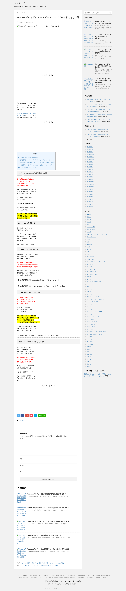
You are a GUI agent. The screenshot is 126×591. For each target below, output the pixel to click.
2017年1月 (90, 179)
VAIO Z (89, 249)
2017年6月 (90, 167)
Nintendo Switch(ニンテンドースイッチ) (99, 234)
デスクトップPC (91, 294)
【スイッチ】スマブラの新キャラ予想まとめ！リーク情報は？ (103, 36)
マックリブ (19, 3)
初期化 (89, 347)
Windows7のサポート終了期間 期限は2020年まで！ (45, 535)
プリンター (90, 314)
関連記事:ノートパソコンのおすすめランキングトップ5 (36, 165)
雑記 (88, 366)
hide (37, 154)
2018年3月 (90, 149)
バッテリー (90, 307)
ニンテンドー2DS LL (93, 297)
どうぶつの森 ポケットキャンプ (96, 262)
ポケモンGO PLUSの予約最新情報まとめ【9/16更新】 (62, 577)
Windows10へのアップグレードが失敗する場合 (47, 286)
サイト (22, 472)
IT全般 (89, 222)
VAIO (88, 247)
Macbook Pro (91, 229)
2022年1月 (90, 147)
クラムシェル (91, 269)
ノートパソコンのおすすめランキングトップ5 (44, 335)
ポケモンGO (90, 319)
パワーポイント (91, 309)
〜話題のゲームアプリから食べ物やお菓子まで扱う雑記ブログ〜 (63, 584)
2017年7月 (90, 164)
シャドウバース (91, 272)
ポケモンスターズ (92, 322)
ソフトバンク (91, 284)
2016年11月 (90, 184)
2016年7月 (90, 194)
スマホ (89, 279)
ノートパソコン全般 (93, 302)
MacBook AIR (91, 227)
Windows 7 (22, 420)
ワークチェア (91, 339)
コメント (22, 439)
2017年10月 (90, 159)
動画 (88, 349)
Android (89, 214)
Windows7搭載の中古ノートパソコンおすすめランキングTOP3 (48, 508)
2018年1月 (90, 152)
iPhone (89, 217)
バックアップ (91, 304)
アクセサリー (91, 264)
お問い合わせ (34, 577)
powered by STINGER (76, 588)
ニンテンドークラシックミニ (95, 299)
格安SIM (89, 359)
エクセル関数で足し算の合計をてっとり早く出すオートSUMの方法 (43, 563)
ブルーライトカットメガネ (94, 312)
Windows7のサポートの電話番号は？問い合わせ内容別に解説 (48, 549)
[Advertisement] (48, 89)
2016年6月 (90, 197)
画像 (88, 361)
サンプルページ (43, 577)
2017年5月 (90, 169)
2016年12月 (90, 182)
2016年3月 (90, 204)
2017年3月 (90, 174)
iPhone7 (89, 219)
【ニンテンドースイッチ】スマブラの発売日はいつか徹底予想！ (103, 51)
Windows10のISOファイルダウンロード (44, 280)
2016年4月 (90, 202)
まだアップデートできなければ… (27, 167)
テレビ (89, 292)
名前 (21, 459)
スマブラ (89, 277)
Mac (88, 224)
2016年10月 (90, 187)
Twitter (89, 244)
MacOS (89, 232)
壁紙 (88, 352)
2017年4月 (90, 172)
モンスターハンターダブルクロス (96, 332)
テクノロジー (91, 289)
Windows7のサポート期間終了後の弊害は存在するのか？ (46, 494)
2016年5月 (90, 199)
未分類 (89, 357)
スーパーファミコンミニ (94, 282)
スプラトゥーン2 (92, 274)
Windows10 (90, 259)
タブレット (90, 287)
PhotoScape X (91, 237)
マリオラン (90, 329)
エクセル (89, 267)
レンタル (89, 337)
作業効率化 (90, 344)
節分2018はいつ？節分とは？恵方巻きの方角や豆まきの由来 (103, 66)
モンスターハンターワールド (95, 334)
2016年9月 (90, 189)
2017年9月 (90, 162)
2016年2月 (90, 207)
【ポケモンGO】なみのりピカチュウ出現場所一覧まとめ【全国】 (103, 80)
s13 (88, 242)
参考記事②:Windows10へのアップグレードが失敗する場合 (37, 162)
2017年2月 (90, 177)
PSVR (88, 239)
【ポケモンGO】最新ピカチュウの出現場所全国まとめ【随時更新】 (68, 575)
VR (88, 252)
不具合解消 (90, 342)
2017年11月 (90, 157)
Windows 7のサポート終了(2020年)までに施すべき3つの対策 (48, 521)
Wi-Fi (88, 254)
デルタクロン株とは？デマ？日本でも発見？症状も (103, 22)
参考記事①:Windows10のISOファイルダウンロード (35, 160)
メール (22, 465)
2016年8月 (90, 192)
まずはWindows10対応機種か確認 (28, 157)
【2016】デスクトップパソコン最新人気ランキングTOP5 (40, 565)
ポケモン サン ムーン (93, 317)
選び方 (89, 364)
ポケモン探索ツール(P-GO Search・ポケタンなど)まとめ (92, 577)
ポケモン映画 (91, 327)
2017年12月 (90, 154)
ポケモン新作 (91, 324)
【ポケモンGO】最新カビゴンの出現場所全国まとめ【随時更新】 (33, 575)
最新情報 (89, 354)
